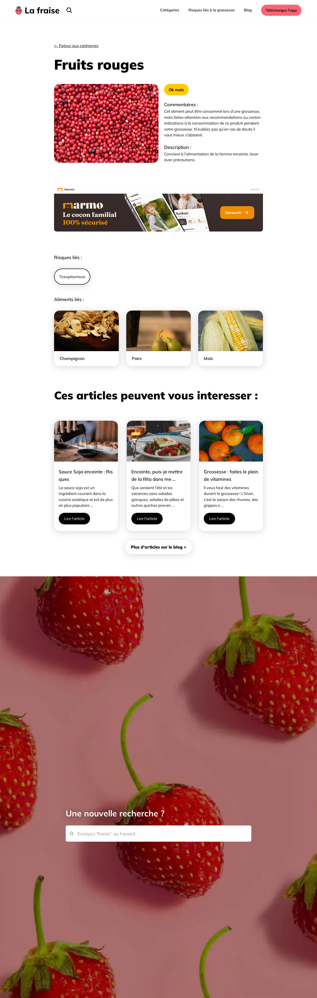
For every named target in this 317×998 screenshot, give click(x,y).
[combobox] (158, 826)
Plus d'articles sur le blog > (158, 547)
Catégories (169, 10)
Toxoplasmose (72, 276)
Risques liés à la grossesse (211, 10)
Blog (248, 10)
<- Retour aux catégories (76, 45)
